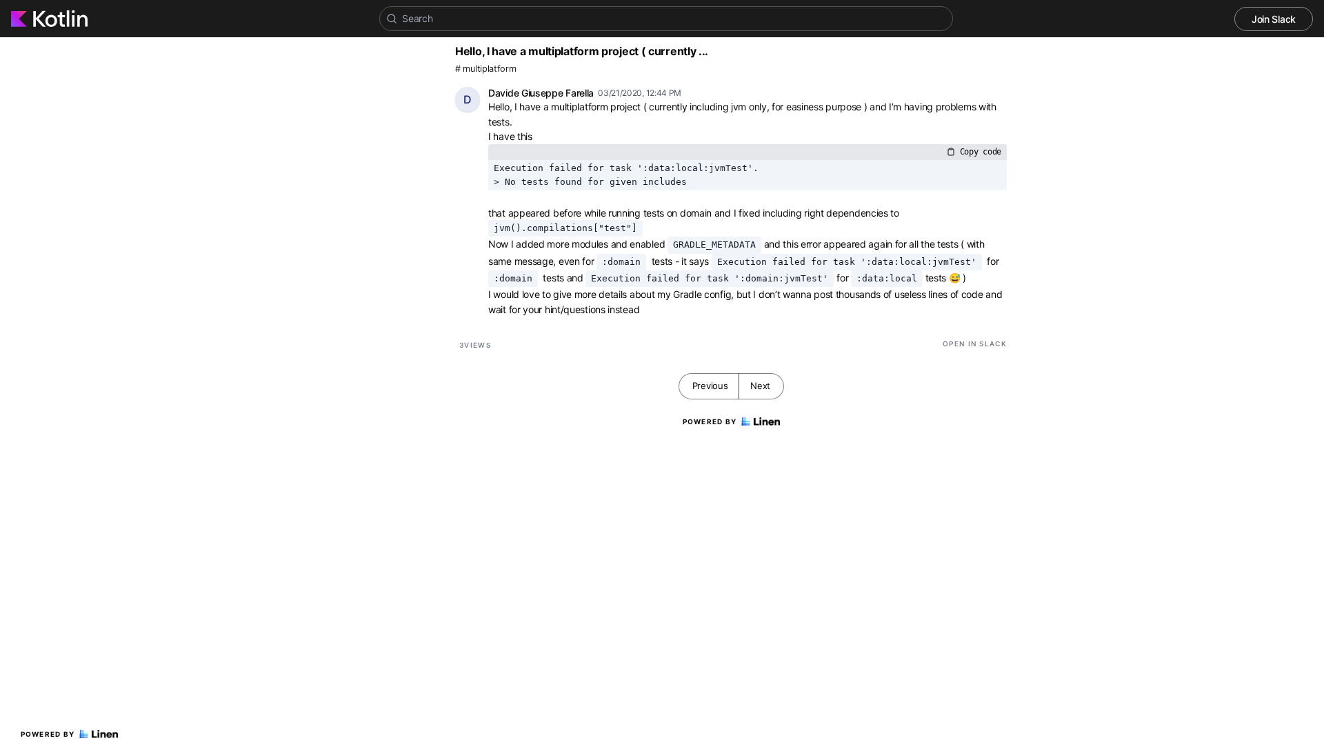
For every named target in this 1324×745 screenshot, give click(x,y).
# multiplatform (485, 68)
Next (760, 385)
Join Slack (1274, 19)
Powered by (48, 734)
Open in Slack (975, 343)
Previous (710, 385)
